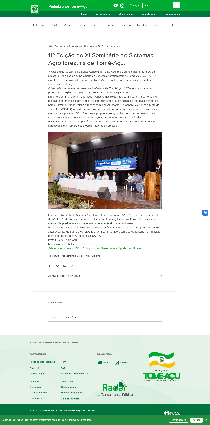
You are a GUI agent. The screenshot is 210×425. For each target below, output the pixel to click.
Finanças (110, 25)
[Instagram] (122, 5)
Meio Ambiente (93, 256)
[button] (101, 14)
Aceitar (196, 420)
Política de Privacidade (80, 420)
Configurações (179, 420)
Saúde (55, 25)
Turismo (81, 25)
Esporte (96, 25)
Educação (126, 25)
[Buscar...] (176, 5)
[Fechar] (206, 420)
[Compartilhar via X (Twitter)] (57, 266)
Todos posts (39, 25)
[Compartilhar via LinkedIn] (64, 266)
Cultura (67, 25)
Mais (156, 25)
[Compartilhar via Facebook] (49, 266)
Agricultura (142, 25)
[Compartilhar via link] (72, 266)
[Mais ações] (160, 46)
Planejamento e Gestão (72, 256)
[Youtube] (116, 5)
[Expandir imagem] (105, 170)
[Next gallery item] (158, 171)
